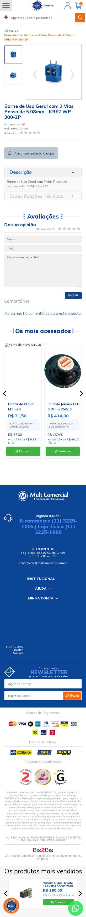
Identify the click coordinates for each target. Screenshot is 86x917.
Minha (66, 5)
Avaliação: (12, 133)
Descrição (20, 172)
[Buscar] (80, 17)
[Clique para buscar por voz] (6, 17)
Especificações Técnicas (36, 196)
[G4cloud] (43, 784)
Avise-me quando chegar (34, 153)
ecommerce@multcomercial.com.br (43, 563)
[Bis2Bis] (26, 784)
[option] (13, 54)
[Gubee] (60, 784)
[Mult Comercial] (43, 5)
